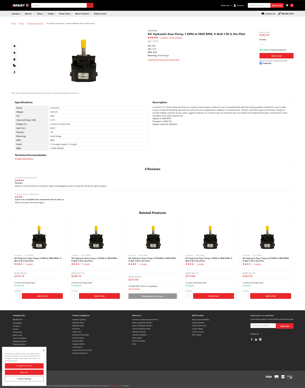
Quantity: (262, 39)
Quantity (17, 291)
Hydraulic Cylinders (79, 319)
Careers (15, 329)
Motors (28, 13)
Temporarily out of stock (152, 296)
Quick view (38, 236)
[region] (24, 366)
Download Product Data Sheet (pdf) (163, 59)
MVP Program (197, 335)
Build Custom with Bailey (200, 319)
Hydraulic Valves (78, 323)
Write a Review (176, 37)
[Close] (43, 350)
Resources (225, 5)
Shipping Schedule (19, 341)
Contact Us (16, 326)
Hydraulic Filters (78, 341)
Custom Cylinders (198, 323)
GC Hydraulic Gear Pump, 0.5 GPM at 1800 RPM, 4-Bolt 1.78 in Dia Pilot (266, 259)
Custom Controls (198, 332)
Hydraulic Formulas (139, 332)
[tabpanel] (38, 260)
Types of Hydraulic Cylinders (142, 326)
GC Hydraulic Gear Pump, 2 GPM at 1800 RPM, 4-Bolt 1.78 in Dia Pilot (38, 259)
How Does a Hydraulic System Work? (145, 319)
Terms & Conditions (20, 338)
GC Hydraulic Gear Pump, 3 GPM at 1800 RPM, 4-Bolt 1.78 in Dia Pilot (209, 259)
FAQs (134, 344)
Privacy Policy (17, 332)
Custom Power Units (199, 326)
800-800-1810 (17, 319)
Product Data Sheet (24, 158)
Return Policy (17, 335)
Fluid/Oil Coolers (78, 338)
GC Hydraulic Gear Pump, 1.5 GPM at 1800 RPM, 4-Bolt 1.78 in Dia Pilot (94, 259)
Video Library (137, 338)
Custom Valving (197, 329)
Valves (40, 13)
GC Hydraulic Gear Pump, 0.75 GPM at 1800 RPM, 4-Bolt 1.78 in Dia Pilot (152, 259)
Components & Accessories (82, 350)
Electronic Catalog (138, 341)
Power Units (65, 13)
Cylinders (15, 13)
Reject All (24, 372)
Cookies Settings (24, 379)
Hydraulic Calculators (139, 335)
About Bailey (17, 323)
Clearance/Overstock (79, 353)
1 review (29, 264)
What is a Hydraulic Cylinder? (142, 323)
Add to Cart (277, 5)
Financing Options (19, 344)
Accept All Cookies (24, 366)
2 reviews (164, 37)
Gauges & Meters (78, 344)
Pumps (51, 13)
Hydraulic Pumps (78, 326)
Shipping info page (116, 386)
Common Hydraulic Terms (141, 329)
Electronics (76, 329)
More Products (82, 13)
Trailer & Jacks (77, 347)
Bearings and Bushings (80, 335)
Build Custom (100, 13)
